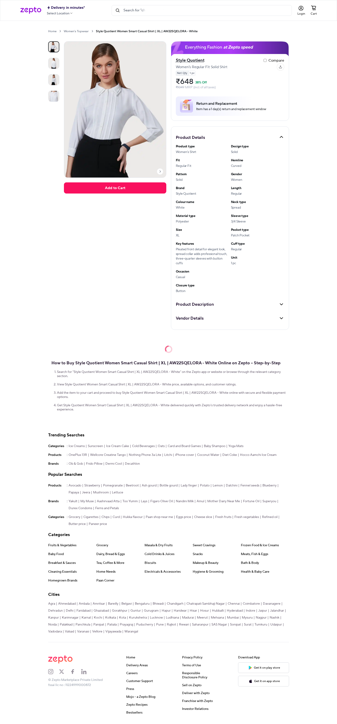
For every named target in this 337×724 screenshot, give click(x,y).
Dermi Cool (113, 464)
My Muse (87, 501)
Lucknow (156, 618)
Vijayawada (113, 631)
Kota (122, 618)
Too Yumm (130, 501)
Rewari (184, 624)
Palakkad (66, 624)
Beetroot (132, 485)
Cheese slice (203, 517)
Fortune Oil (251, 501)
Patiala (112, 624)
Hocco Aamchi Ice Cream (258, 455)
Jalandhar (277, 611)
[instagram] (53, 671)
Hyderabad (235, 611)
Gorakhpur (119, 611)
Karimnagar (70, 618)
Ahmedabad (67, 604)
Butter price (77, 524)
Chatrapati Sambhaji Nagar (205, 604)
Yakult (73, 501)
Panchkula (83, 624)
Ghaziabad (101, 611)
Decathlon (132, 464)
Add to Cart (115, 188)
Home (52, 31)
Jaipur (262, 611)
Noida (52, 624)
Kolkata (110, 618)
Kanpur (53, 618)
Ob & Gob (76, 464)
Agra (51, 604)
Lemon (218, 485)
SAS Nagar (219, 624)
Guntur (135, 611)
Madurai (188, 618)
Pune (160, 624)
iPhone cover (184, 455)
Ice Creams (77, 446)
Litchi (168, 455)
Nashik (274, 618)
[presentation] (60, 31)
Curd (116, 517)
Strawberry (92, 485)
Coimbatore (251, 604)
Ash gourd (149, 485)
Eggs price (183, 517)
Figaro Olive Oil (161, 501)
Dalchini (231, 485)
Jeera (86, 492)
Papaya (74, 492)
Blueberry (269, 485)
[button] (230, 137)
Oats (161, 446)
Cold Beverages (143, 446)
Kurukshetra (138, 618)
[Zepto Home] (30, 10)
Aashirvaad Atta (108, 501)
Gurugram (151, 611)
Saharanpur (200, 624)
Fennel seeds (249, 485)
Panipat (98, 624)
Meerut (202, 618)
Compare (276, 60)
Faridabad (83, 611)
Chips (105, 517)
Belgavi (126, 604)
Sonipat (235, 624)
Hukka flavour (133, 517)
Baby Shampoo (214, 446)
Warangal (131, 631)
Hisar (193, 611)
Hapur (166, 611)
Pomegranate (113, 485)
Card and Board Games (184, 446)
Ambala (84, 604)
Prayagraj (126, 624)
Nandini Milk (185, 501)
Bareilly (113, 604)
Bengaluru (142, 604)
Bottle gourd (169, 485)
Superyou (269, 501)
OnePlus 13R (78, 455)
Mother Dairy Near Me (223, 501)
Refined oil (269, 517)
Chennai (234, 604)
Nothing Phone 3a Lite (145, 455)
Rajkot (171, 624)
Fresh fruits (223, 517)
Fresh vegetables (246, 517)
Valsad (69, 631)
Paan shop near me (159, 517)
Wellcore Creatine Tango (108, 455)
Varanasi (83, 631)
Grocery (74, 517)
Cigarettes (90, 517)
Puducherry (144, 624)
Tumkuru (261, 624)
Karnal (86, 618)
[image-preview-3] (53, 96)
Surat (248, 624)
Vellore (97, 631)
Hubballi (218, 611)
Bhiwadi (158, 604)
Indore (250, 611)
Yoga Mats (235, 446)
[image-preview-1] (53, 63)
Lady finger (189, 485)
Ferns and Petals (107, 508)
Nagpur (261, 618)
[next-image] (160, 171)
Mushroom (101, 492)
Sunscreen (95, 446)
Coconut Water (208, 455)
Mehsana (217, 618)
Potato (205, 485)
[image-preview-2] (53, 79)
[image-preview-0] (53, 46)
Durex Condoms (80, 508)
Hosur (204, 611)
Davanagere (271, 604)
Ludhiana (172, 618)
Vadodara (55, 631)
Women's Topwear (76, 31)
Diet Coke (229, 455)
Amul (200, 501)
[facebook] (75, 671)
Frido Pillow (94, 464)
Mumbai (233, 618)
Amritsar (99, 604)
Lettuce (117, 492)
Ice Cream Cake (117, 446)
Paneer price (98, 524)
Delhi (69, 611)
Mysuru (247, 618)
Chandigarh (175, 604)
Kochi (98, 618)
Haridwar (180, 611)
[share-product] (280, 67)
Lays (144, 501)
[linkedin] (86, 671)
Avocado (75, 485)
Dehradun (55, 611)
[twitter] (64, 671)
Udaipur (276, 624)
